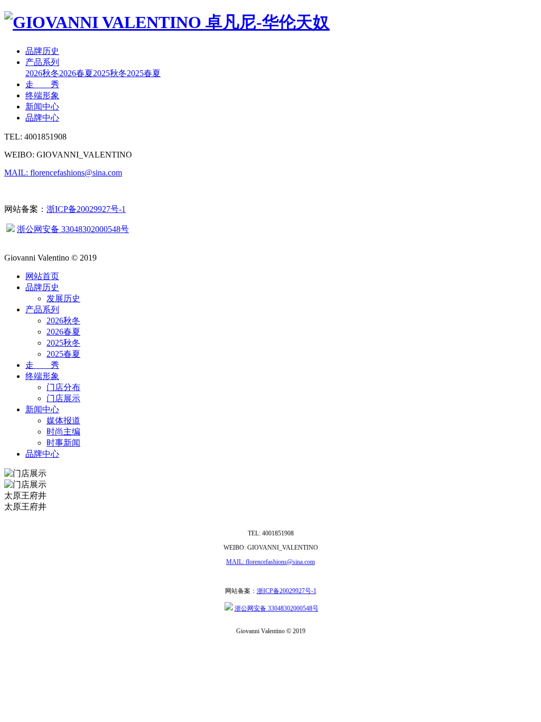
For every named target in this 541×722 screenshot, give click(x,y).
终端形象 (42, 95)
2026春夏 (76, 73)
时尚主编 (63, 431)
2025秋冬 (110, 73)
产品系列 (42, 62)
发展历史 (63, 298)
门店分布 (63, 387)
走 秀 (42, 84)
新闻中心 (42, 106)
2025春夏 (144, 73)
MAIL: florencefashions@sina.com (63, 172)
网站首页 (42, 276)
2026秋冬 (42, 73)
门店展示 (63, 398)
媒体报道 (63, 420)
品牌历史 (42, 51)
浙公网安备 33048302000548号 (73, 229)
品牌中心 (42, 117)
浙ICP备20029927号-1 (86, 209)
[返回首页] (167, 22)
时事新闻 (63, 442)
